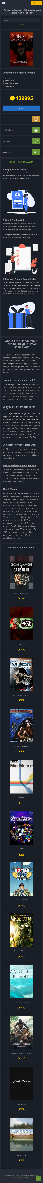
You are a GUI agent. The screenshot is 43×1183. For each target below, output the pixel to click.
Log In (38, 3)
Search (21, 24)
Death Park (21, 644)
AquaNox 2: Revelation (21, 746)
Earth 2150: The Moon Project (21, 695)
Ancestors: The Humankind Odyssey (22, 1053)
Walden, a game (21, 1155)
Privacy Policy (18, 1178)
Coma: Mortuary (21, 1104)
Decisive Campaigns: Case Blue (21, 593)
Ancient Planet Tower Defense (21, 1002)
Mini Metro (21, 797)
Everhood (21, 848)
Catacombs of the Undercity (21, 951)
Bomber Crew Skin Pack (21, 900)
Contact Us (26, 1178)
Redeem (21, 108)
